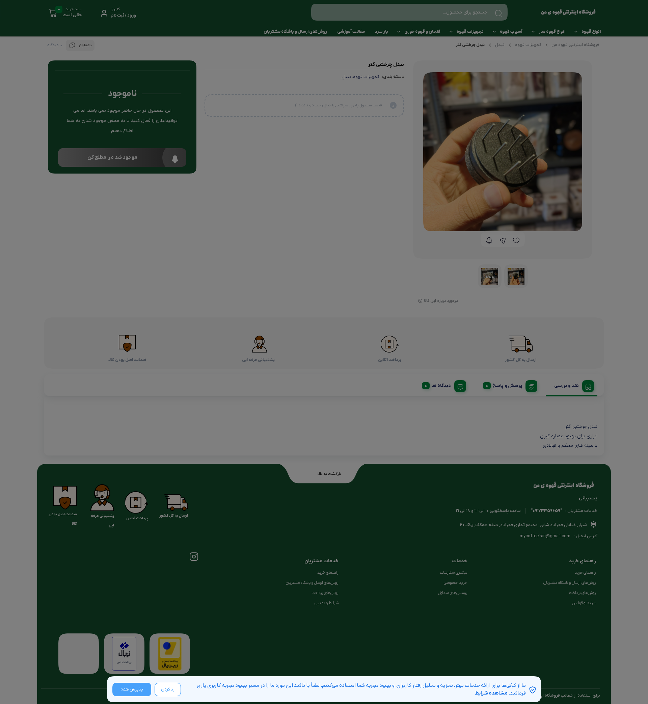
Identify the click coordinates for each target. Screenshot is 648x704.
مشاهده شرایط (491, 693)
